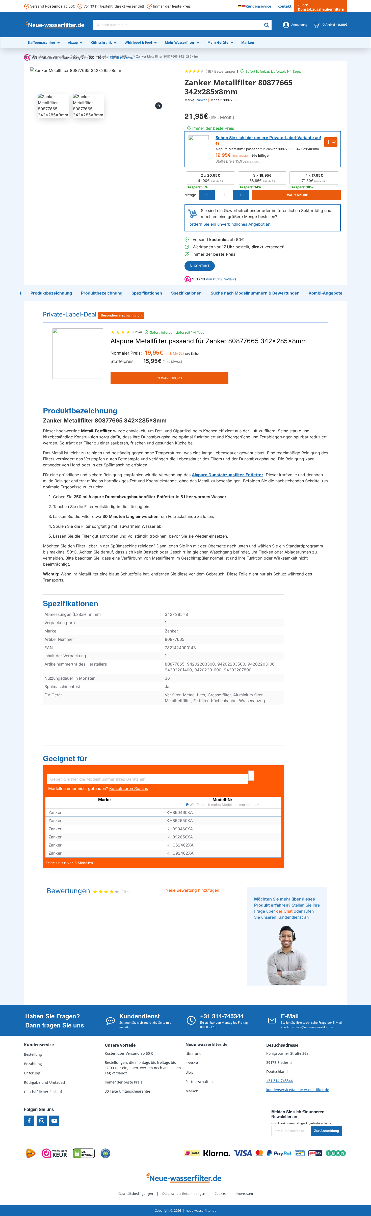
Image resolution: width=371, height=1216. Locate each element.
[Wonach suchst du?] (266, 25)
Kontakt (201, 266)
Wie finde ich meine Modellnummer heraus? (224, 804)
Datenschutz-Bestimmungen (183, 1193)
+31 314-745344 (279, 1080)
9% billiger (260, 155)
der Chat (284, 911)
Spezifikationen (70, 603)
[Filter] (251, 775)
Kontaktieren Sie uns (128, 788)
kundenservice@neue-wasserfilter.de (297, 1089)
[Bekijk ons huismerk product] (199, 145)
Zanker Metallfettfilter (115, 56)
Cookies (220, 1193)
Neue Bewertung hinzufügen (192, 890)
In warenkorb (169, 378)
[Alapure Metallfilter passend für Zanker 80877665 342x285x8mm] (77, 353)
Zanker (201, 100)
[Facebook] (29, 1121)
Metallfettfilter (84, 56)
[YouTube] (54, 1121)
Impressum (244, 1193)
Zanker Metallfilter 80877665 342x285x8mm (168, 56)
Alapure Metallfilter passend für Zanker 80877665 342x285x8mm (209, 341)
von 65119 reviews (221, 279)
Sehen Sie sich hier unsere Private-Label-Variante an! (268, 137)
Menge (190, 195)
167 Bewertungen (221, 71)
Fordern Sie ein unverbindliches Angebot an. (230, 224)
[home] (26, 56)
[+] (241, 195)
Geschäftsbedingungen (135, 1193)
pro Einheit (192, 353)
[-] (207, 195)
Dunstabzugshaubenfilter (51, 56)
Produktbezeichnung (80, 411)
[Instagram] (42, 1121)
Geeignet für (65, 758)
